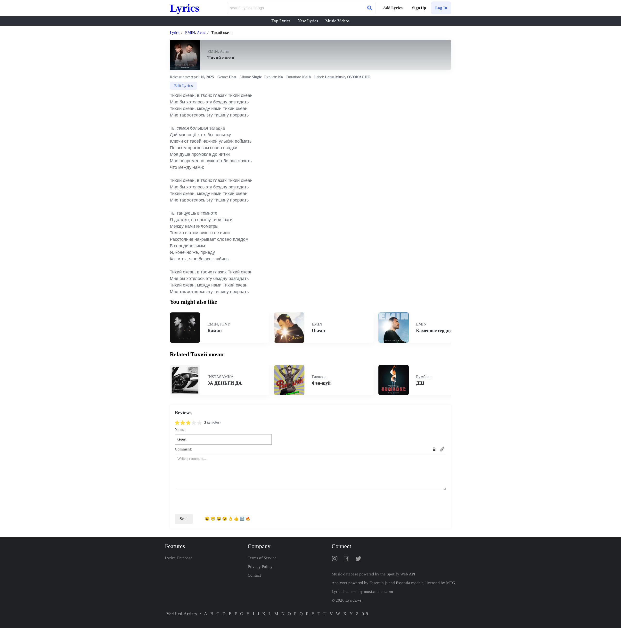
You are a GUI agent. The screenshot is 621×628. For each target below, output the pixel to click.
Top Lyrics (280, 20)
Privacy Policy (260, 566)
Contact (254, 575)
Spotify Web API (401, 574)
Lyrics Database (178, 558)
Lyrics (184, 8)
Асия (201, 33)
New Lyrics (308, 20)
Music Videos (337, 20)
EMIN (190, 33)
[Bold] (434, 449)
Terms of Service (262, 558)
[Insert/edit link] (442, 449)
